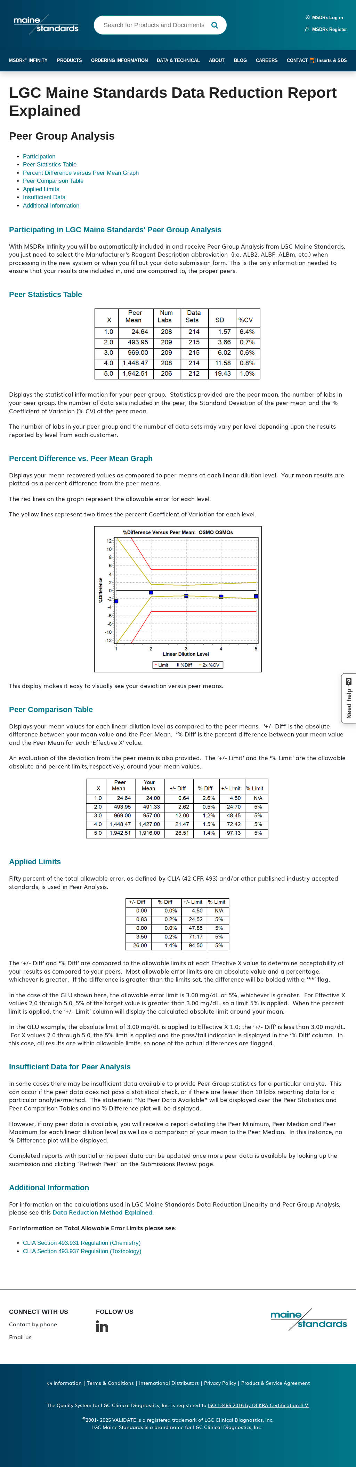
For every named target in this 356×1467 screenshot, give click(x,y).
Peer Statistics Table (49, 164)
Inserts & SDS (331, 60)
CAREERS (267, 60)
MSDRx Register (328, 29)
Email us (20, 1337)
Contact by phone (33, 1324)
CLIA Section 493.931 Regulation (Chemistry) (82, 1243)
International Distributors (169, 1382)
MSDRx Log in (326, 17)
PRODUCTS (69, 60)
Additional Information (51, 205)
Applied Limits (41, 189)
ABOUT (217, 60)
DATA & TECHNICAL (178, 60)
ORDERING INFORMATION (119, 60)
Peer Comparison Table (53, 181)
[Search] (215, 25)
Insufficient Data (44, 197)
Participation (39, 156)
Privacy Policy (220, 1382)
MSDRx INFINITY (28, 60)
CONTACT (297, 60)
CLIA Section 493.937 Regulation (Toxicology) (82, 1251)
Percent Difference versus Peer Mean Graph (81, 173)
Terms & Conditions (110, 1382)
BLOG (240, 60)
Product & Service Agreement (275, 1382)
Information (68, 1382)
